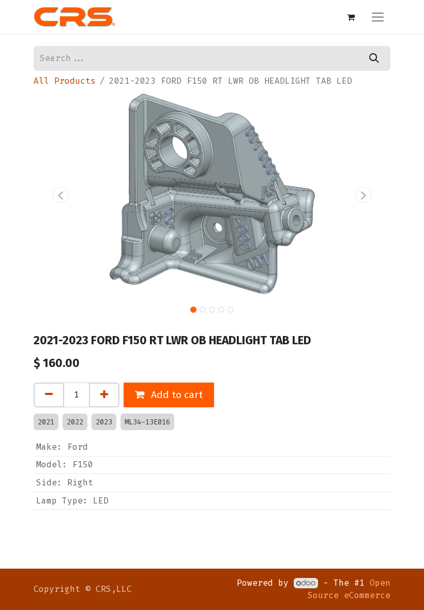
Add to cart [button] (175, 395)
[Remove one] (49, 395)
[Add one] (104, 395)
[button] (60, 195)
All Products (65, 80)
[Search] (374, 58)
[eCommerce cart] (350, 17)
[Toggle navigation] (377, 16)
